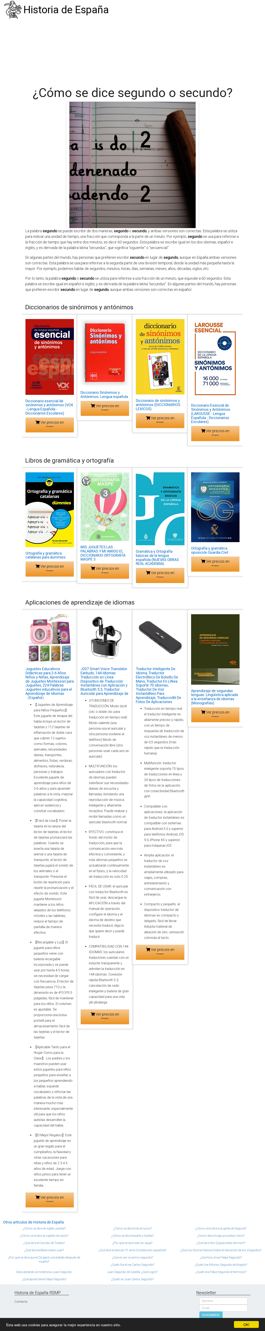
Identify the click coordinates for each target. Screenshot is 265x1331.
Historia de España (66, 10)
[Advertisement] (132, 51)
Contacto (21, 1301)
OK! (246, 1324)
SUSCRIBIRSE (211, 1315)
